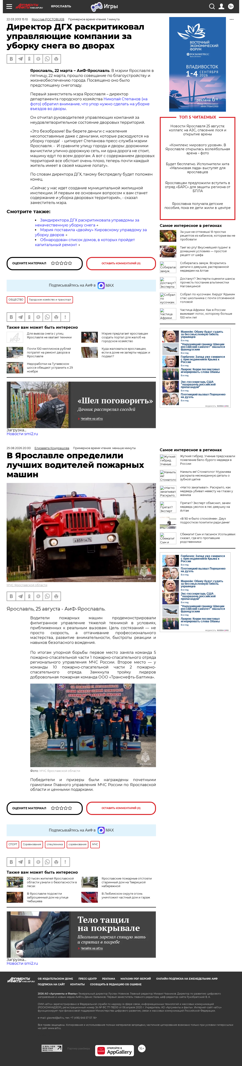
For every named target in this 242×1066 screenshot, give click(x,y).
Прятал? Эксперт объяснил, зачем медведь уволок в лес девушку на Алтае (205, 506)
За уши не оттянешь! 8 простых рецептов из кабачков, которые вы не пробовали (207, 235)
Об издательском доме (55, 978)
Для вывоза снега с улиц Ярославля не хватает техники (49, 335)
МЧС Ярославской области (27, 585)
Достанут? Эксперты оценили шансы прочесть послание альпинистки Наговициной (207, 282)
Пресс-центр (87, 978)
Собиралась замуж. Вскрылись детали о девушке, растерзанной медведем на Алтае (204, 266)
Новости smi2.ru (22, 434)
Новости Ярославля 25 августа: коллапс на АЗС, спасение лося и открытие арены (197, 130)
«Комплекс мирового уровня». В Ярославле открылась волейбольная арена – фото (197, 149)
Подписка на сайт (51, 984)
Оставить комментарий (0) (121, 263)
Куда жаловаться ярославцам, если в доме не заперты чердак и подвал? (126, 352)
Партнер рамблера (78, 1048)
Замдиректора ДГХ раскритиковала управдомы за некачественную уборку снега (87, 222)
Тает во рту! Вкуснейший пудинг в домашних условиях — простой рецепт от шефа (205, 251)
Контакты (77, 984)
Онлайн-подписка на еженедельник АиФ (187, 978)
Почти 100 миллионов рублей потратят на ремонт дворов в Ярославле (49, 352)
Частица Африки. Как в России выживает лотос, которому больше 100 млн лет (206, 313)
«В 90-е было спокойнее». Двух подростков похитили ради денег (205, 520)
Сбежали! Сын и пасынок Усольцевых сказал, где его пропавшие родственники (207, 538)
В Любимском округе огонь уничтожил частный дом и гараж (126, 895)
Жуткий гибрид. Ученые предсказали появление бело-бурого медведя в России (207, 459)
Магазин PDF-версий (136, 978)
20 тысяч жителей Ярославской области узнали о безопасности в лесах (52, 882)
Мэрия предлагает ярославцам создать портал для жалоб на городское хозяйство (125, 337)
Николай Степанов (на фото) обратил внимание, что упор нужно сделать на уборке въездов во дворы (90, 104)
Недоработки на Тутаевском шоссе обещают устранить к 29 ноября (50, 367)
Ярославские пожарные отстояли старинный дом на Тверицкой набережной (127, 882)
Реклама (108, 978)
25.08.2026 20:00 (19, 448)
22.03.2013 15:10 (17, 19)
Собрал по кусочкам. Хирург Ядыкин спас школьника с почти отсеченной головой (207, 298)
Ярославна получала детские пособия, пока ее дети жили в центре (197, 206)
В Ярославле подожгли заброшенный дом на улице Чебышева (47, 897)
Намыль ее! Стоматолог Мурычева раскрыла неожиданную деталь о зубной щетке (205, 475)
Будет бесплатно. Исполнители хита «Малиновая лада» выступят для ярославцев (197, 168)
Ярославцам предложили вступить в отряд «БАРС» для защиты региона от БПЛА (197, 187)
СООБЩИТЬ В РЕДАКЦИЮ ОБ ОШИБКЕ (116, 984)
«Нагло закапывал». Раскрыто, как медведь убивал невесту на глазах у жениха (206, 491)
